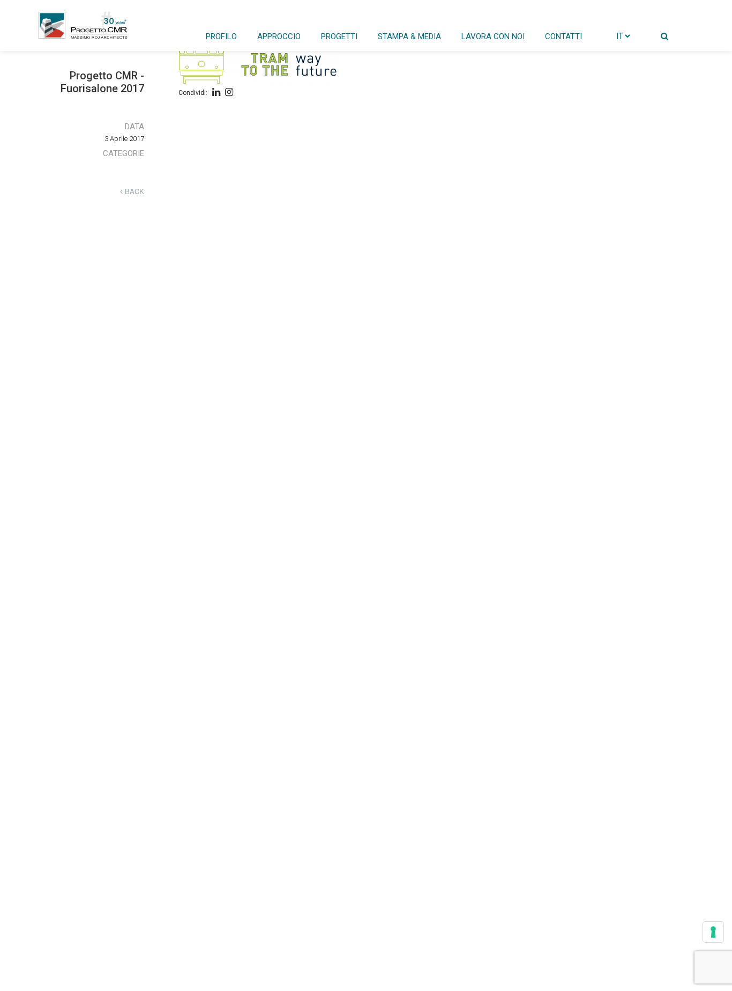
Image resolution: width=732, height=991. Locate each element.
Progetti (339, 36)
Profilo (221, 36)
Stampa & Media (409, 36)
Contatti (563, 36)
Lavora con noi (493, 36)
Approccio (279, 36)
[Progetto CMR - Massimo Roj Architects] (83, 25)
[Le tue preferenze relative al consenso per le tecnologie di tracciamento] (713, 932)
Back (133, 191)
